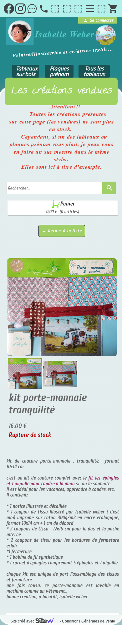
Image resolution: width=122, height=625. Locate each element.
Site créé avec (22, 621)
